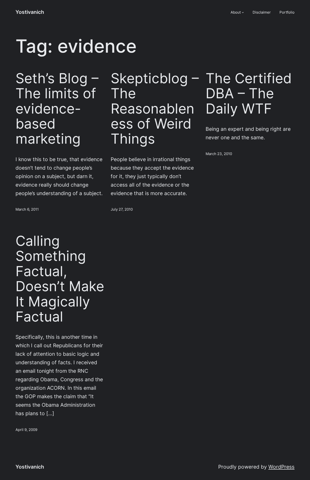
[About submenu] (243, 12)
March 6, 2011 (27, 209)
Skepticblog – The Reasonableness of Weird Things (155, 109)
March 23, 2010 (219, 153)
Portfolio (286, 12)
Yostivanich (30, 12)
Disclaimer (262, 12)
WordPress (281, 467)
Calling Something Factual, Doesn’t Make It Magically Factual (60, 278)
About (236, 12)
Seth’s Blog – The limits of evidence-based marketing (57, 109)
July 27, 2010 (122, 209)
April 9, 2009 (26, 429)
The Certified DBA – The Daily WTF (249, 93)
